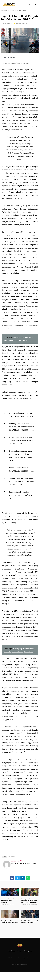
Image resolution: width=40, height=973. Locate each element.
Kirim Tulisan (11, 951)
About (4, 856)
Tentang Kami (28, 951)
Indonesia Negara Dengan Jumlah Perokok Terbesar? (9, 900)
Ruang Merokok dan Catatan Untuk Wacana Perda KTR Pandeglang (29, 900)
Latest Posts (11, 856)
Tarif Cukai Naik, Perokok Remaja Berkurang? (29, 921)
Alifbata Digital (24, 964)
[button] (36, 57)
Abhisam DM (16, 861)
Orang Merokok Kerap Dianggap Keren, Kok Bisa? (10, 921)
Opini (5, 10)
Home (2, 10)
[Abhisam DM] (6, 867)
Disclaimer (20, 951)
